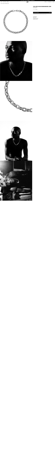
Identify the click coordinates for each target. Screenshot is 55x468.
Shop (1, 3)
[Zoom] (0, 193)
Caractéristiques (35, 16)
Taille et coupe (34, 17)
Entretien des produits (35, 18)
